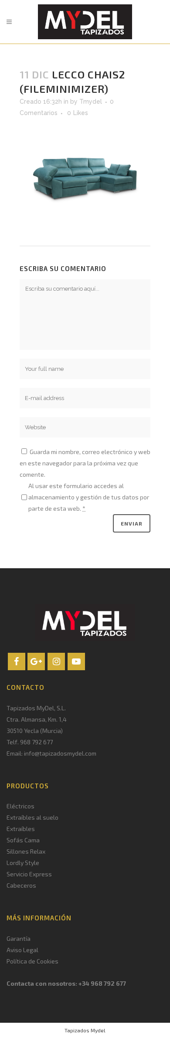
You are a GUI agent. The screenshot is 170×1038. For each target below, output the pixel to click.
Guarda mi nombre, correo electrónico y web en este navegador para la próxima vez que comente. (85, 463)
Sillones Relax (26, 851)
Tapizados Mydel (85, 1030)
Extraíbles (21, 828)
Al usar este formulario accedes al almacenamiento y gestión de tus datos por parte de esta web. (88, 497)
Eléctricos (20, 806)
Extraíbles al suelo (32, 817)
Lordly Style (23, 862)
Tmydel (90, 101)
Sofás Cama (23, 840)
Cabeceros (21, 885)
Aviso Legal (22, 949)
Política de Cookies (32, 961)
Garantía (19, 938)
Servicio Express (29, 874)
